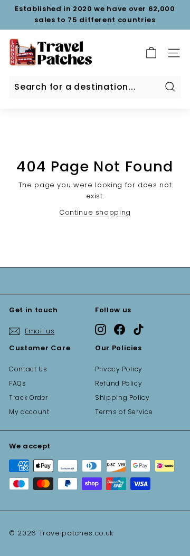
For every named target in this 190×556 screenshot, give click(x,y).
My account (29, 411)
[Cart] (151, 53)
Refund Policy (118, 383)
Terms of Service (124, 411)
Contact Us (28, 369)
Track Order (28, 397)
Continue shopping (95, 212)
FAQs (17, 383)
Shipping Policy (122, 397)
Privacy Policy (118, 369)
